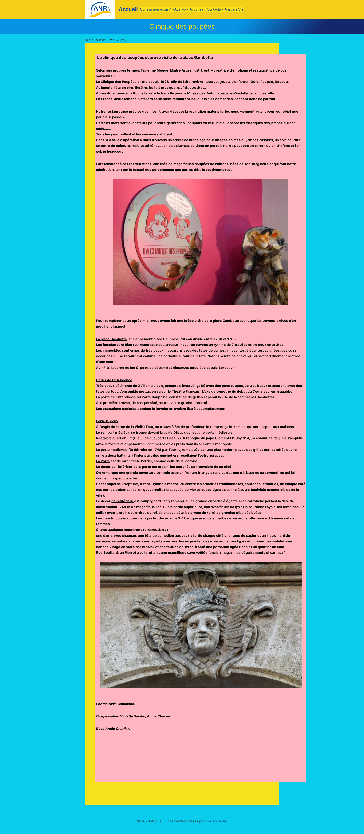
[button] (99, 242)
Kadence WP (217, 821)
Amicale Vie (234, 9)
